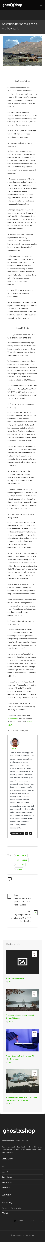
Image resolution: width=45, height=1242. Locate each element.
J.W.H (13, 748)
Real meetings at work (16, 978)
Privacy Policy (7, 1203)
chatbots (21, 855)
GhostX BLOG (7, 1182)
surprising (22, 860)
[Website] (30, 833)
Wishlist (5, 1213)
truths (20, 865)
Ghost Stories (7, 1177)
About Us (5, 1172)
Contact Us (6, 1187)
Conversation (13, 718)
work (19, 869)
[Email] (26, 833)
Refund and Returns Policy (12, 1208)
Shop (4, 1167)
